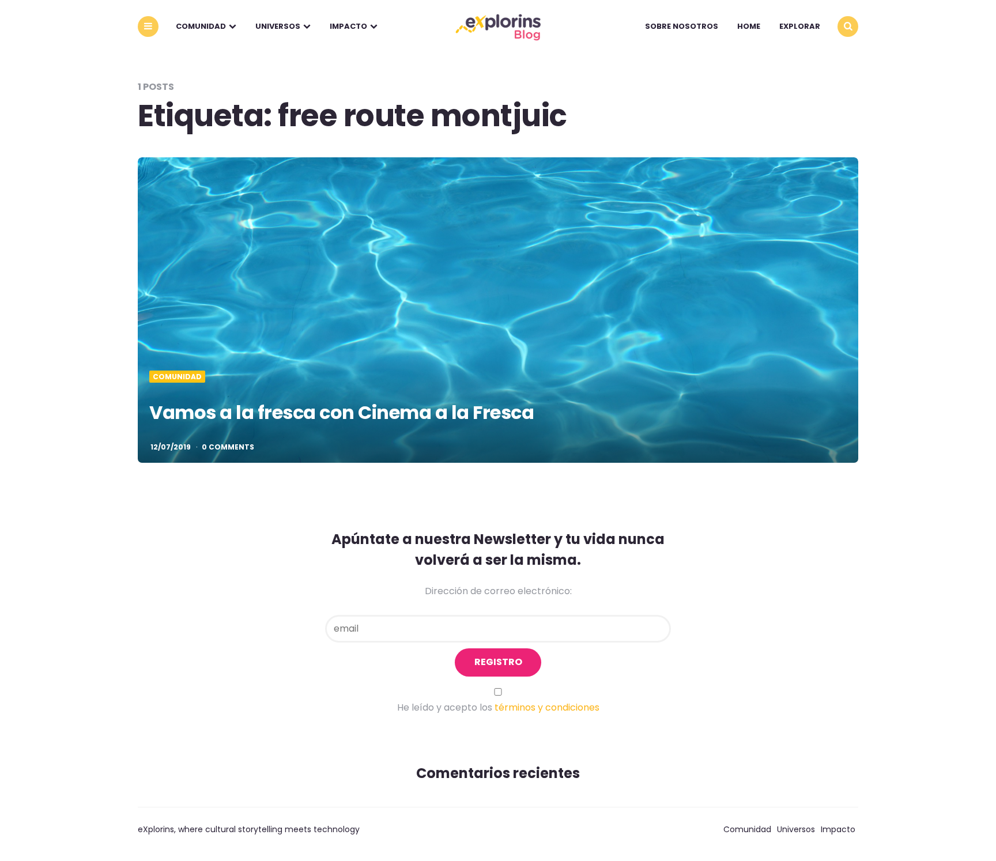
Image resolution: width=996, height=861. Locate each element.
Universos (277, 26)
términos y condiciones (547, 707)
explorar (799, 26)
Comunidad (201, 26)
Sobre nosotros (681, 26)
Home (748, 26)
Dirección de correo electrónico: (498, 591)
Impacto (348, 26)
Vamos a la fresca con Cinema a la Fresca (341, 412)
